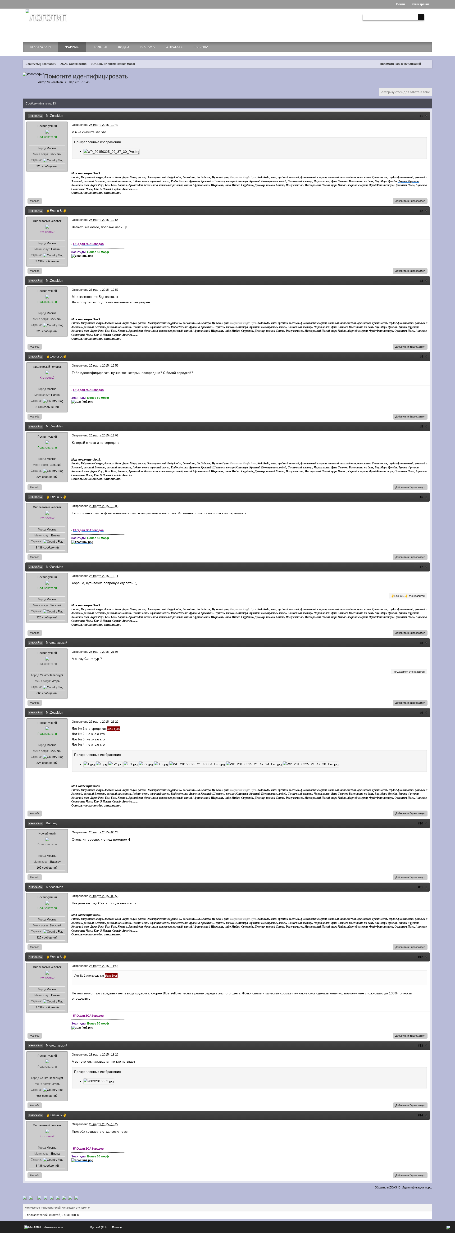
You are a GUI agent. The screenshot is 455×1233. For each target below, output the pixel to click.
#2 (422, 211)
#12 (421, 957)
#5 (422, 426)
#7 (422, 567)
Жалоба (34, 200)
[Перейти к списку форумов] (46, 23)
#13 (421, 1045)
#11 (421, 887)
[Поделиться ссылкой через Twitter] (25, 1197)
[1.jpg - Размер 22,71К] (89, 764)
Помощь (117, 1227)
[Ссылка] (82, 255)
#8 (422, 642)
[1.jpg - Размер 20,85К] (101, 764)
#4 (422, 356)
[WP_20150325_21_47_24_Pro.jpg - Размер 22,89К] (254, 764)
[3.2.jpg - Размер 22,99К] (146, 764)
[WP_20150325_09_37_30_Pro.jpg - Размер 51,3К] (111, 151)
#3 (422, 280)
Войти (400, 4)
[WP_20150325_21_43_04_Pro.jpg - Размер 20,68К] (197, 764)
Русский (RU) (98, 1227)
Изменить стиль (53, 1227)
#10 (421, 823)
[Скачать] (76, 1197)
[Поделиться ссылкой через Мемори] (52, 1197)
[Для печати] (70, 1197)
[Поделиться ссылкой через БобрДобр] (58, 1197)
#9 (422, 712)
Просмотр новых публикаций (400, 64)
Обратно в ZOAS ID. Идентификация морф (403, 1187)
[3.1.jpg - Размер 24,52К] (131, 764)
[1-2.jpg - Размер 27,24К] (115, 764)
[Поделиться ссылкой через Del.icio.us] (39, 1197)
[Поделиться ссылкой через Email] (64, 1197)
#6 (422, 497)
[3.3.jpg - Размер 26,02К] (161, 764)
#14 (421, 1115)
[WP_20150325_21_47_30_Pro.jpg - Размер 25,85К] (311, 764)
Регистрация (420, 4)
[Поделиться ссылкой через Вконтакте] (45, 1197)
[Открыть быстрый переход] (427, 64)
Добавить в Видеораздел (410, 200)
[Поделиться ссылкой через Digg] (31, 1197)
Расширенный (428, 17)
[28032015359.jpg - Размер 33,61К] (99, 1081)
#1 (422, 116)
